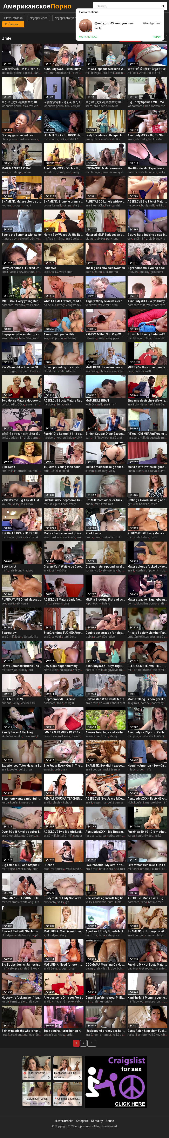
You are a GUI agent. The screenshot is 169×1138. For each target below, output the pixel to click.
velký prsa (79, 172)
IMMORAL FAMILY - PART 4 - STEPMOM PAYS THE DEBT (64, 732)
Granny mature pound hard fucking (106, 566)
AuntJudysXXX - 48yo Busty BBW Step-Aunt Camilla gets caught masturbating (148, 301)
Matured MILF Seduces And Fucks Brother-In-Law (106, 234)
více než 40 (28, 703)
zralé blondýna (147, 172)
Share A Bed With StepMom (20, 931)
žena (60, 404)
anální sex (50, 1034)
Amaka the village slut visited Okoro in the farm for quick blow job (106, 732)
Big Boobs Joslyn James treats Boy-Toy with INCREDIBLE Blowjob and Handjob (22, 964)
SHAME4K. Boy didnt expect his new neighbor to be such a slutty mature (106, 765)
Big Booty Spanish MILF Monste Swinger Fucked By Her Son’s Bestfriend (148, 102)
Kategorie (82, 1121)
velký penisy (109, 570)
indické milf (154, 72)
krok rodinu (146, 968)
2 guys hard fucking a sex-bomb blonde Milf (148, 234)
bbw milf (78, 72)
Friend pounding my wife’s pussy (64, 367)
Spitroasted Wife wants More (105, 699)
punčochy (101, 470)
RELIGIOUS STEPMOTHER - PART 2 (148, 666)
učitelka (113, 106)
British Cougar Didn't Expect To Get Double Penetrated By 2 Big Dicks (106, 433)
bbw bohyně (119, 968)
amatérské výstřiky (115, 172)
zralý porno (31, 437)
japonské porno (12, 72)
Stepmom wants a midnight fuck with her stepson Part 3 (22, 798)
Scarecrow (9, 632)
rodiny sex (122, 72)
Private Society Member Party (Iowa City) (148, 632)
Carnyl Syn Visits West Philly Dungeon (106, 997)
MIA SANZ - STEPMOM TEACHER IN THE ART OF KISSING (22, 898)
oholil (5, 271)
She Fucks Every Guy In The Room (64, 765)
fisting (106, 603)
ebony (113, 736)
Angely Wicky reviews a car (104, 301)
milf (46, 72)
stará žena (125, 371)
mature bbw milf (61, 72)
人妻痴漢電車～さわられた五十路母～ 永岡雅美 (22, 69)
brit (31, 669)
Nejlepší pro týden (66, 18)
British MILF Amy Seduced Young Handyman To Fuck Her (148, 334)
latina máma (136, 106)
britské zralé (107, 869)
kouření (106, 139)
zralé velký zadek (77, 238)
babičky (144, 271)
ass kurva (150, 470)
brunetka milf (52, 205)
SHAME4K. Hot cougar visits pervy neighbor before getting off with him (148, 931)
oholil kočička (108, 371)
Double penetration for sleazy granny (106, 632)
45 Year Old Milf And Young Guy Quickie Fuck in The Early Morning (148, 433)
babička (100, 238)
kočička (62, 570)
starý (97, 636)
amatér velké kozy (150, 1034)
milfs (148, 769)
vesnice (90, 736)
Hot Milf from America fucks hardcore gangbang (106, 500)
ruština (67, 205)
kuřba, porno (115, 835)
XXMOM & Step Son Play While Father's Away (106, 334)
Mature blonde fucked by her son (148, 566)
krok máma (110, 271)
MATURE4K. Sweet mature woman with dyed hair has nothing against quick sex (106, 367)
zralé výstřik (102, 968)
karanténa (161, 968)
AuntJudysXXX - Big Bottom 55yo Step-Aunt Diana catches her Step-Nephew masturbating (106, 831)
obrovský (141, 139)
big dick (28, 72)
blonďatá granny (30, 338)
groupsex (157, 271)
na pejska (134, 205)
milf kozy (64, 736)
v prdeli (140, 570)
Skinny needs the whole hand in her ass (22, 1030)
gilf (130, 504)
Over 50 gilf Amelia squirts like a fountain (22, 831)
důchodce (108, 636)
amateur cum (153, 1001)
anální (89, 504)
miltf (148, 371)
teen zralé (50, 736)
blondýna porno (146, 603)
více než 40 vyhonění (38, 537)
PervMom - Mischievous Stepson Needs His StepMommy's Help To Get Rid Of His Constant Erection (22, 367)
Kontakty (97, 1121)
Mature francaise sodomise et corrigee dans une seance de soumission (64, 533)
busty (101, 338)
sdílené (70, 371)
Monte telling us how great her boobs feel (148, 699)
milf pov (133, 736)
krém (89, 106)
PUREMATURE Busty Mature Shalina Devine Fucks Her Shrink (148, 533)
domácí (145, 703)
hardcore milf (136, 305)
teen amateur (102, 1034)
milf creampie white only (18, 902)
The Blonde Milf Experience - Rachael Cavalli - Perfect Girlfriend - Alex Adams (148, 168)
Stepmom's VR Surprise (59, 699)
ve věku (104, 703)
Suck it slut (9, 566)
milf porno (56, 338)
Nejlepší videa (39, 18)
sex (130, 238)
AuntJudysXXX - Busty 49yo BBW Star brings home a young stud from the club (148, 798)
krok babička (10, 338)
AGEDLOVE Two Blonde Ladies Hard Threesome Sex (64, 831)
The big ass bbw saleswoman (105, 268)
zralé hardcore (155, 305)
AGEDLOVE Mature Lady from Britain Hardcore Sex (64, 599)
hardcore (7, 305)
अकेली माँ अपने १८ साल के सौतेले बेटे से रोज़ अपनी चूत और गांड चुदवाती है (22, 433)
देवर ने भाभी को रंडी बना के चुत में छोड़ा (146, 69)
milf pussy (57, 869)
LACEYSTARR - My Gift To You (105, 865)
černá (98, 271)
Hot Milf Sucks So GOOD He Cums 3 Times (64, 135)
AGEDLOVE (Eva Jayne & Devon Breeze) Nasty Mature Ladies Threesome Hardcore (106, 798)
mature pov (9, 238)
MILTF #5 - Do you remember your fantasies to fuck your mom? (148, 367)
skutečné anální (12, 736)
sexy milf (133, 703)
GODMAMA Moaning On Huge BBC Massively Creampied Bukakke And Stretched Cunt (106, 964)
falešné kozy (30, 968)
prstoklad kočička (13, 404)
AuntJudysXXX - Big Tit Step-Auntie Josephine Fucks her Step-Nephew (148, 135)
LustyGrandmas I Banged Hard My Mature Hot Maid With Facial (106, 135)
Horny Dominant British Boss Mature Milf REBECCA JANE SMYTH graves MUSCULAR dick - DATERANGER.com (22, 666)
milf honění (9, 537)
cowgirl (56, 636)
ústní (154, 537)
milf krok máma (54, 238)
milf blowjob (93, 72)
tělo (67, 106)
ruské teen (110, 769)
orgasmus (100, 802)
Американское (14, 6)
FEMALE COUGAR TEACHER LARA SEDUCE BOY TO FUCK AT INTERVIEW (64, 798)
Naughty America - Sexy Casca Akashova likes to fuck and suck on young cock (148, 765)
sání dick (39, 72)
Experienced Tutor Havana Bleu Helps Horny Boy (22, 765)
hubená (7, 703)
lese (18, 636)
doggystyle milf (156, 437)
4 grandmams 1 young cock (146, 268)
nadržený (70, 338)
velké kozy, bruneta (22, 271)
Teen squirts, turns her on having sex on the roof (64, 1030)
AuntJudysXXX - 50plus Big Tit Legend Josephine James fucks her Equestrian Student (64, 168)
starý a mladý (81, 205)
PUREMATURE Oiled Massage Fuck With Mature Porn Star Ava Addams (22, 599)
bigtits (90, 238)
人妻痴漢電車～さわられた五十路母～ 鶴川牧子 (64, 102)
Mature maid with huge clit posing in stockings (106, 467)
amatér (48, 769)
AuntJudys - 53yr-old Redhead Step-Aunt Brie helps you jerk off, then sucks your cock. (148, 732)
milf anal (133, 869)
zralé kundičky (95, 205)
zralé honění (37, 106)
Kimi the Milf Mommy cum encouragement (148, 997)
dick (25, 106)
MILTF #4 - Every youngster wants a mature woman (22, 301)
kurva (161, 470)
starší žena (69, 636)
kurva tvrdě (93, 570)
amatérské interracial (141, 636)
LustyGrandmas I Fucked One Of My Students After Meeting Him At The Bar (22, 268)
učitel (54, 470)
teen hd (64, 470)
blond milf (50, 371)
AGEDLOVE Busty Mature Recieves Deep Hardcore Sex (64, 400)
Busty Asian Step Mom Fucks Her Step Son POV (148, 1030)
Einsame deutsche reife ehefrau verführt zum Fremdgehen (148, 400)
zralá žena (100, 106)
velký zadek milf (12, 437)
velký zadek (73, 305)
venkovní (91, 305)
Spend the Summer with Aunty (21, 234)
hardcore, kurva (28, 139)
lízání (108, 205)
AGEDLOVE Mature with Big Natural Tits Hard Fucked (148, 898)
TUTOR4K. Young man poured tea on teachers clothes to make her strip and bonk (64, 467)
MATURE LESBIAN (97, 400)
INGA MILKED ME (13, 699)
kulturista (106, 1001)
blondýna (8, 935)
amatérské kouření (151, 736)
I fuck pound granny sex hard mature (106, 1030)
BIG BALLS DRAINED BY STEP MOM (22, 533)
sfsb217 (72, 139)
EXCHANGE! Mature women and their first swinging (106, 168)
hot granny (125, 570)
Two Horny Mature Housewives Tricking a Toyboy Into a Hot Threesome (22, 400)
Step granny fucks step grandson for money (22, 334)
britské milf (64, 835)
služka (116, 139)
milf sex (133, 72)
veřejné (76, 106)
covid (153, 504)
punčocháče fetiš (35, 1034)
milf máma (152, 106)
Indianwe (50, 268)
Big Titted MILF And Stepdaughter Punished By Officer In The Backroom (22, 865)
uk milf (120, 869)
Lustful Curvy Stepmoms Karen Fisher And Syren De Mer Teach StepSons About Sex (64, 500)
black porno (9, 139)
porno (89, 271)
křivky (61, 305)
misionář (158, 338)
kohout (67, 802)
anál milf (139, 238)
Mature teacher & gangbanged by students (148, 599)
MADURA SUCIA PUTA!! (17, 168)
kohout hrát (117, 703)
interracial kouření (26, 470)
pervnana (112, 238)
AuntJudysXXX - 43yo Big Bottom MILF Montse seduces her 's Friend (106, 666)
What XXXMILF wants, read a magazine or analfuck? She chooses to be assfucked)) (64, 301)
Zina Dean (8, 467)
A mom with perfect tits (59, 334)
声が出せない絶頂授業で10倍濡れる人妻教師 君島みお (22, 102)
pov (30, 570)
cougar (17, 205)
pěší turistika (30, 636)
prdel (116, 205)
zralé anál (116, 437)
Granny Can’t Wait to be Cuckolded (64, 566)
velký (62, 139)
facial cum (50, 172)
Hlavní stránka (13, 18)
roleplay (57, 802)
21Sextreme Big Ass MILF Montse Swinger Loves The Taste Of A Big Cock (22, 500)
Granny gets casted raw (17, 135)
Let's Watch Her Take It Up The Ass (148, 865)
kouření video (65, 437)
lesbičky (91, 404)
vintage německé (63, 1001)
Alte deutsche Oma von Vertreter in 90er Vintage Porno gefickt (64, 997)
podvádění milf (111, 537)
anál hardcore (53, 537)
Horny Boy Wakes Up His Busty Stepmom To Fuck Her (64, 234)
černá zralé (51, 669)
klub (130, 802)
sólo (39, 835)
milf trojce (8, 869)
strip (46, 470)
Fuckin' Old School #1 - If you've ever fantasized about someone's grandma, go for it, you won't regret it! (64, 433)
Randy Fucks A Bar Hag (17, 732)
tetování (133, 271)
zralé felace (141, 537)
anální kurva (135, 470)
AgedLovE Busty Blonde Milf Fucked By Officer (106, 931)
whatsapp (15, 172)
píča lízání (61, 504)
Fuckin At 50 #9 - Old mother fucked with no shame (148, 831)
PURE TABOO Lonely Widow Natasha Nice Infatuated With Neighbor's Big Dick (106, 201)
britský (23, 669)
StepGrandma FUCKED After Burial (64, 632)
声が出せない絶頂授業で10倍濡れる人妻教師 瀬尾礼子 (106, 102)
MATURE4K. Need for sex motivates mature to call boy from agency (64, 964)
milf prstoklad (27, 371)
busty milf (65, 172)
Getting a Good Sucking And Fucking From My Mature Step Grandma (148, 500)
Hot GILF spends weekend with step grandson (106, 69)
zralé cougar (94, 769)
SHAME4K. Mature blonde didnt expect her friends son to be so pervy (22, 201)
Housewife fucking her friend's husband (22, 997)
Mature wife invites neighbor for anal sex (148, 467)
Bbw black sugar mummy (60, 666)
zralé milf (109, 72)
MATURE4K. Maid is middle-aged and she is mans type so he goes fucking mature (64, 931)
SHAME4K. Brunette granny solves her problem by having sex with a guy (64, 201)
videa (27, 172)
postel (13, 769)
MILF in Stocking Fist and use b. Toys (106, 599)
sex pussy (92, 371)
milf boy (20, 305)
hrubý (5, 1034)
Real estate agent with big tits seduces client (106, 898)
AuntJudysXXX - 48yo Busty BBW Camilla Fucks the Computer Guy (64, 69)
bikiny (89, 537)
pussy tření (93, 139)
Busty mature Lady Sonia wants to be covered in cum (64, 898)
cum (88, 437)
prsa (39, 271)
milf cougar (9, 371)
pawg (89, 968)
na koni (132, 172)
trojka (89, 636)
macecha (27, 802)
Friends (49, 865)
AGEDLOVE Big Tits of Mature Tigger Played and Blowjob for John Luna (148, 201)
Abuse (110, 1121)
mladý (27, 205)
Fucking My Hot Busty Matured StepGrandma (148, 964)
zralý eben (33, 1001)
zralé (142, 72)
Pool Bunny (93, 533)
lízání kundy (23, 869)
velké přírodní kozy (30, 238)
